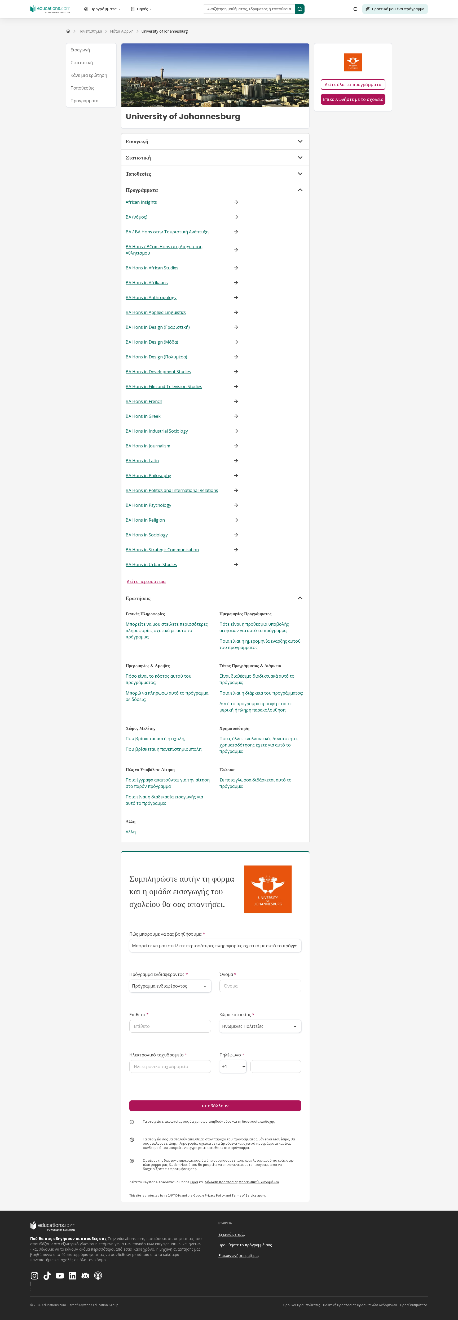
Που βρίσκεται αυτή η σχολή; (155, 738)
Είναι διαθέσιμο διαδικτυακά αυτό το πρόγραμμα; (256, 679)
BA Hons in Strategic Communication (162, 550)
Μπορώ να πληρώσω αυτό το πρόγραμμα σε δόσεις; (167, 696)
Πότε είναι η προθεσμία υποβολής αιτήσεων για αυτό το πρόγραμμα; (254, 627)
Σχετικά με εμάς (231, 1234)
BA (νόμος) (136, 217)
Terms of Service (244, 1195)
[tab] (91, 49)
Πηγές (142, 8)
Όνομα (227, 974)
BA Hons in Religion (145, 520)
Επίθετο (139, 1014)
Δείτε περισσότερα (146, 581)
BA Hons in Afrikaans (147, 283)
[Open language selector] (355, 9)
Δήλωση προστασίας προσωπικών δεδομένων (242, 1182)
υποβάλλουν (215, 1106)
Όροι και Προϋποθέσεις (301, 1305)
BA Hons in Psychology (148, 505)
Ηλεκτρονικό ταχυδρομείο (158, 1055)
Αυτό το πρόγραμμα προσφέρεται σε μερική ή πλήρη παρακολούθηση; (256, 707)
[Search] (300, 9)
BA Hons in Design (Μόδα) (152, 342)
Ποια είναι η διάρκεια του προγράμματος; (261, 693)
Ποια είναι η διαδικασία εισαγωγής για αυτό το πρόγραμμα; (164, 800)
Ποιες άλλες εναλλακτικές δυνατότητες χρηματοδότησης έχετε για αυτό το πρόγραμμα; (258, 745)
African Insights (141, 202)
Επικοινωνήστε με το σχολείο (353, 99)
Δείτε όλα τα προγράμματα (353, 84)
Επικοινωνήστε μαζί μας (238, 1255)
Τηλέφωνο (231, 1055)
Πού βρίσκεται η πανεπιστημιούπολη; (164, 749)
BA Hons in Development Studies (158, 372)
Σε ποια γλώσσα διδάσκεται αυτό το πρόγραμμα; (255, 783)
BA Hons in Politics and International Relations (172, 490)
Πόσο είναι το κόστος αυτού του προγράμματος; (158, 679)
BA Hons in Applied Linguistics (156, 312)
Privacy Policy (215, 1195)
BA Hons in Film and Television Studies (164, 386)
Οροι (194, 1182)
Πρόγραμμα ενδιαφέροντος (158, 974)
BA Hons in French (144, 401)
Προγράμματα (103, 8)
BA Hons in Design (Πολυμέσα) (156, 357)
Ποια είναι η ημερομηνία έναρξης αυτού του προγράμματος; (260, 644)
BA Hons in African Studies (152, 268)
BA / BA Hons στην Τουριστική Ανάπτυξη (167, 232)
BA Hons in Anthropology (151, 297)
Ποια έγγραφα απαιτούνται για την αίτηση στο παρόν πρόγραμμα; (168, 783)
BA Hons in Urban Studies (151, 564)
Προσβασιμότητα (413, 1305)
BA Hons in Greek (143, 416)
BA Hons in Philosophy (148, 475)
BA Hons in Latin (142, 461)
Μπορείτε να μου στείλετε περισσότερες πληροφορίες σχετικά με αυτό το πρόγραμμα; (167, 630)
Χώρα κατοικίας (236, 1014)
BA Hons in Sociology (147, 535)
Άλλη (131, 832)
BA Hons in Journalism (148, 446)
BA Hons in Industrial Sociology (157, 431)
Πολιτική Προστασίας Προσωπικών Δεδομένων (360, 1305)
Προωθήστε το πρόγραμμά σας (245, 1244)
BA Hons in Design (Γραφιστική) (158, 327)
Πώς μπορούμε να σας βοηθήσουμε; (167, 934)
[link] (165, 31)
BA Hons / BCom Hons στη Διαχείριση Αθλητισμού (164, 250)
